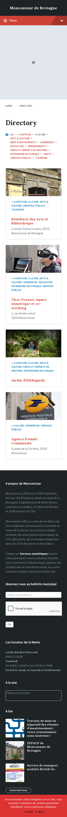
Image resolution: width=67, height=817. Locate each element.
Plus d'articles (18, 790)
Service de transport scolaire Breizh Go (42, 767)
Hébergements (37, 146)
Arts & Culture (20, 138)
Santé (47, 154)
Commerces (47, 142)
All (12, 134)
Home (9, 105)
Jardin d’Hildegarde (28, 380)
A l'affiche (24, 134)
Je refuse (39, 811)
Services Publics (20, 157)
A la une (33, 201)
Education (17, 146)
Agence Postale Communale (24, 441)
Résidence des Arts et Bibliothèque (29, 221)
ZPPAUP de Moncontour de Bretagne (38, 746)
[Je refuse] (62, 806)
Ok (9, 624)
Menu (13, 20)
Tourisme (41, 157)
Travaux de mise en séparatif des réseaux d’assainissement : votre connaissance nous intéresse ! (43, 728)
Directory (26, 105)
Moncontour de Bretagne (33, 8)
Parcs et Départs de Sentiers (28, 150)
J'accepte (28, 811)
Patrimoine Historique (24, 154)
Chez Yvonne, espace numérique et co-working (29, 303)
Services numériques (34, 553)
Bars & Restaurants (23, 142)
